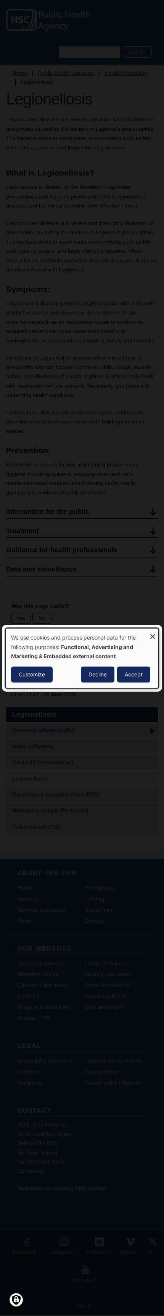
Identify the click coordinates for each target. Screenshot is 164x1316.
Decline (97, 674)
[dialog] (82, 657)
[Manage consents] (16, 1299)
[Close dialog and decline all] (152, 633)
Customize (32, 674)
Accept (134, 674)
